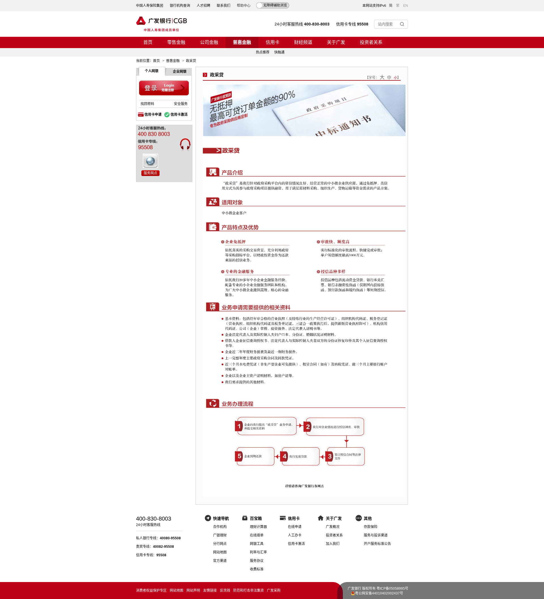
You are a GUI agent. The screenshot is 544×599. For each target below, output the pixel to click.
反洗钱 (225, 590)
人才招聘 (203, 6)
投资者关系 (371, 42)
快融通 (279, 52)
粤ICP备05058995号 (392, 589)
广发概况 (332, 527)
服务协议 (257, 561)
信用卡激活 (179, 115)
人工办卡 (294, 535)
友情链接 (210, 590)
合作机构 (220, 527)
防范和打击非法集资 (248, 590)
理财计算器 (258, 527)
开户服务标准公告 (377, 544)
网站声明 (193, 590)
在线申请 (294, 527)
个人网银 (151, 71)
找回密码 (147, 104)
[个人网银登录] (164, 88)
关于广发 (336, 42)
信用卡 (272, 42)
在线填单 (257, 535)
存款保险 (370, 527)
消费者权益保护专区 (151, 590)
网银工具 (257, 544)
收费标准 (257, 569)
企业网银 (179, 72)
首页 (147, 42)
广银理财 (220, 535)
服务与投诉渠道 (376, 535)
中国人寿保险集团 (149, 6)
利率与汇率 (258, 552)
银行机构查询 (180, 6)
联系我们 (223, 6)
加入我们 (332, 544)
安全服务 (181, 104)
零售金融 (176, 42)
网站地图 (220, 552)
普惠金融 (242, 42)
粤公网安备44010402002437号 (379, 593)
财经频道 (303, 42)
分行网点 (220, 544)
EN (405, 6)
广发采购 (273, 590)
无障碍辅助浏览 (275, 5)
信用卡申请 (153, 115)
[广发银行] (161, 24)
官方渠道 (220, 561)
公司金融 (209, 42)
